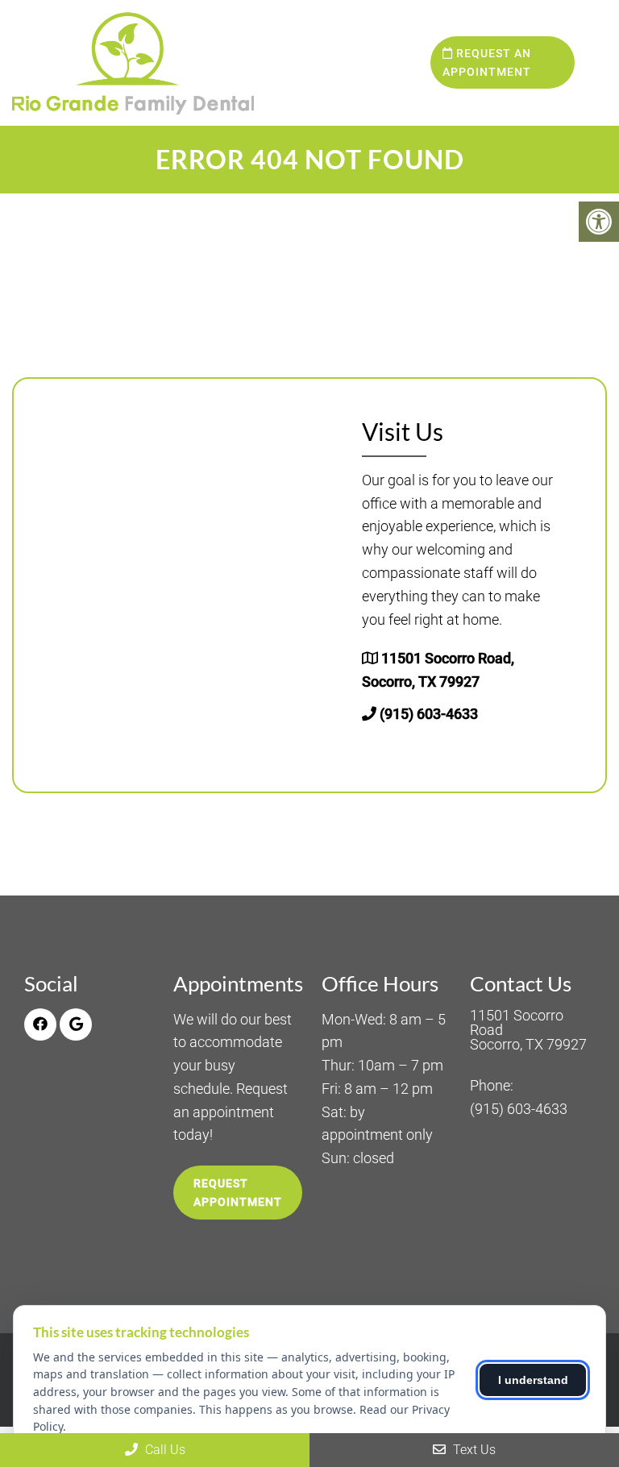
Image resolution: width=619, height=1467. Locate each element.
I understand (533, 1379)
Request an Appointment (486, 62)
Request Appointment (237, 1192)
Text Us (473, 1449)
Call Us (163, 1449)
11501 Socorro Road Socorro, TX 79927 (528, 1030)
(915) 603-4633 (429, 713)
